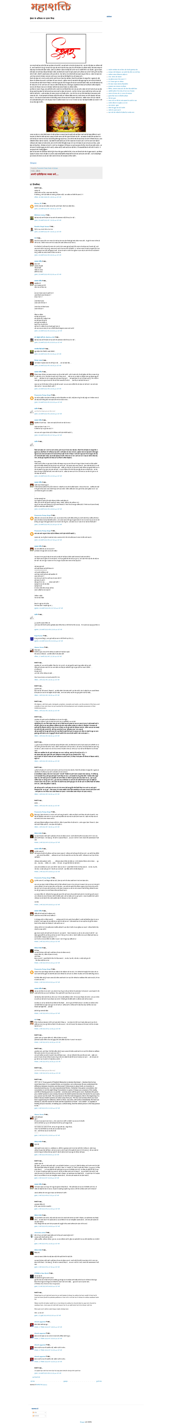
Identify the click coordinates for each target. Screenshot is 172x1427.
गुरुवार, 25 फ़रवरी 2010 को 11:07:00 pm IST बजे (48, 435)
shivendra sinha (39, 1232)
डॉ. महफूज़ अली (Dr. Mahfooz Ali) (44, 337)
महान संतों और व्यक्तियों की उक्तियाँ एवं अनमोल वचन (121, 112)
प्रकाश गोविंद (38, 261)
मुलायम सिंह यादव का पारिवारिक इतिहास (118, 96)
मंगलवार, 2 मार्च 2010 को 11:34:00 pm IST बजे (47, 1042)
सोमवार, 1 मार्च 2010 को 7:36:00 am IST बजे (46, 827)
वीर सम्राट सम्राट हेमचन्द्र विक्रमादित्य (118, 84)
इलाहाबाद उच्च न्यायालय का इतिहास (117, 86)
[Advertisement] (66, 26)
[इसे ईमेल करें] (32, 171)
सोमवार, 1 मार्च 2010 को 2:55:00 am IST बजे (46, 736)
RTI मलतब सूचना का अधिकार (116, 81)
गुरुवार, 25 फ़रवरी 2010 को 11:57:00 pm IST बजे (48, 540)
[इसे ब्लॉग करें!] (34, 171)
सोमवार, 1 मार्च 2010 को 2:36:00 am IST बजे (46, 711)
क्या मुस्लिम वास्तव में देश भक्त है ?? (117, 79)
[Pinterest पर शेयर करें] (39, 171)
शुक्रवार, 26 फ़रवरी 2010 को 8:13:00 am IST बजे (48, 629)
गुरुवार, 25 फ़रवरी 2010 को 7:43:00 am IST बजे (47, 232)
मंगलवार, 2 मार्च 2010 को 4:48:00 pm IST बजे (47, 871)
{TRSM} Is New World (41, 1273)
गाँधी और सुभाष (112, 98)
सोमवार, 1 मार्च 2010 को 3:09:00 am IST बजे (46, 761)
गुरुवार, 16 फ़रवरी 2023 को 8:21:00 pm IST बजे (47, 1373)
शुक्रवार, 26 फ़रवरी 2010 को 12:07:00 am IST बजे (48, 608)
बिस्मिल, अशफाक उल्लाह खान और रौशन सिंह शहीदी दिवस (122, 88)
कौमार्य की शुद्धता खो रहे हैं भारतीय (116, 107)
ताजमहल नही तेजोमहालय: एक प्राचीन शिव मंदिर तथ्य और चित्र (124, 72)
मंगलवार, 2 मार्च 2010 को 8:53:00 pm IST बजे (47, 982)
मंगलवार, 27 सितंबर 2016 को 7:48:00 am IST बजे (48, 1327)
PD (35, 238)
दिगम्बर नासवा (38, 360)
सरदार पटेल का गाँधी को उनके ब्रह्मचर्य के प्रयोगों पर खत (122, 100)
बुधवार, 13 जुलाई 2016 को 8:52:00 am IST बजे (47, 1315)
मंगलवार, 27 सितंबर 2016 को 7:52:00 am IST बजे (48, 1361)
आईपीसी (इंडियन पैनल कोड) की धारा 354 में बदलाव (121, 91)
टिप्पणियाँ (36, 1416)
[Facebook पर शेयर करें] (37, 171)
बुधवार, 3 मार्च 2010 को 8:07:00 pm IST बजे (46, 1195)
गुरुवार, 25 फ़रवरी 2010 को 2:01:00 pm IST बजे (47, 354)
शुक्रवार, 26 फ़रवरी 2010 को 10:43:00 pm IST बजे (48, 641)
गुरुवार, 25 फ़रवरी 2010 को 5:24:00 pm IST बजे (47, 389)
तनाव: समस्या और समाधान (115, 77)
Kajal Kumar (38, 636)
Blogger (82, 1422)
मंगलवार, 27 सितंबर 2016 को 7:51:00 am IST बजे (48, 1350)
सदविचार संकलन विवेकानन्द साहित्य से (117, 74)
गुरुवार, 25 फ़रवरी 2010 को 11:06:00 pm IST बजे (48, 414)
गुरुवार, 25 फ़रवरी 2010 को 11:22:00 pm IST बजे (48, 476)
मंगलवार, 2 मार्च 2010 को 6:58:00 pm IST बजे (47, 904)
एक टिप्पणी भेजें (36, 1377)
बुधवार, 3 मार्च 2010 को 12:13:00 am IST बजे (47, 1108)
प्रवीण (36, 408)
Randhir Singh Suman (41, 226)
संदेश (35, 1412)
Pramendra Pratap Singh (42, 395)
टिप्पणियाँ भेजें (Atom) (41, 1385)
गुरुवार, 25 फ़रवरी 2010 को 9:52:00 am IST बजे (47, 274)
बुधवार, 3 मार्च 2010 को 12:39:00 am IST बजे (47, 1135)
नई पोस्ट (32, 1381)
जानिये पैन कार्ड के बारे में (114, 110)
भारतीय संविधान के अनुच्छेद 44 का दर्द (117, 103)
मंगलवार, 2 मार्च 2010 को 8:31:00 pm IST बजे (47, 963)
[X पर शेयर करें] (35, 171)
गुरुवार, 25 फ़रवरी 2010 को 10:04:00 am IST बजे (48, 331)
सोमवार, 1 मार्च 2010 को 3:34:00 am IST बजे (46, 794)
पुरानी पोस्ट (99, 1381)
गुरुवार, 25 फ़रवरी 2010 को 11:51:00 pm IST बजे (48, 524)
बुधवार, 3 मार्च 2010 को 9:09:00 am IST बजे (46, 1155)
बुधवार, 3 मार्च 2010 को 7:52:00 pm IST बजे (46, 1178)
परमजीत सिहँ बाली (39, 349)
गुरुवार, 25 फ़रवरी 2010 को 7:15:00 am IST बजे (47, 220)
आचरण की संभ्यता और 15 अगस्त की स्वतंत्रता (120, 93)
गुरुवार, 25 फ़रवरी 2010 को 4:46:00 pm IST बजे (47, 365)
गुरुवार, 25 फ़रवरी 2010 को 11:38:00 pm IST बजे (48, 509)
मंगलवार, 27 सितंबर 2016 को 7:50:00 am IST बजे (48, 1338)
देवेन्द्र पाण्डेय (38, 833)
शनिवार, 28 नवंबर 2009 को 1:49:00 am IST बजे (47, 197)
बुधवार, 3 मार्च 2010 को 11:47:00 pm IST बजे (47, 1267)
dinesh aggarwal (40, 1321)
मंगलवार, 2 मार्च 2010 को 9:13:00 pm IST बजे (47, 1013)
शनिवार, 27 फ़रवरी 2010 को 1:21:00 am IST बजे (48, 656)
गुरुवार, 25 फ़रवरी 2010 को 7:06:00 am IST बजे (47, 209)
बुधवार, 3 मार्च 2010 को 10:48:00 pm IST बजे (47, 1226)
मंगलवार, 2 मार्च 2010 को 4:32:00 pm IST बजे (47, 842)
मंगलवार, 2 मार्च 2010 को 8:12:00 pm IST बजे (47, 941)
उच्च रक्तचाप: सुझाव (113, 105)
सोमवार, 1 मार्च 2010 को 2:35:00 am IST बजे (46, 695)
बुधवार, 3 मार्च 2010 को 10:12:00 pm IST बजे (47, 1209)
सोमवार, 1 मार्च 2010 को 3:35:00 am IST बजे (46, 806)
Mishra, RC (38, 203)
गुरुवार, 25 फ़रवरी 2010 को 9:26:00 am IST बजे (47, 255)
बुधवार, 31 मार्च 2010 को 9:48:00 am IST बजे (47, 1286)
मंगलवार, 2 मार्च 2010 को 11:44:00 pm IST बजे (47, 1061)
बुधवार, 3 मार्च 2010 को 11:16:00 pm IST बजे (47, 1244)
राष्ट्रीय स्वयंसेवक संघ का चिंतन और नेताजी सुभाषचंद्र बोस (123, 70)
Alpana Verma (39, 647)
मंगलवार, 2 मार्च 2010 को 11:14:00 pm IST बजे (47, 1029)
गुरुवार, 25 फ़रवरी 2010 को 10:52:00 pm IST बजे (48, 402)
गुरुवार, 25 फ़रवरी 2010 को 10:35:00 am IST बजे (48, 342)
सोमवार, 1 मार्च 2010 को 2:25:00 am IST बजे (46, 680)
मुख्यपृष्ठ (65, 1381)
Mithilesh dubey (39, 215)
